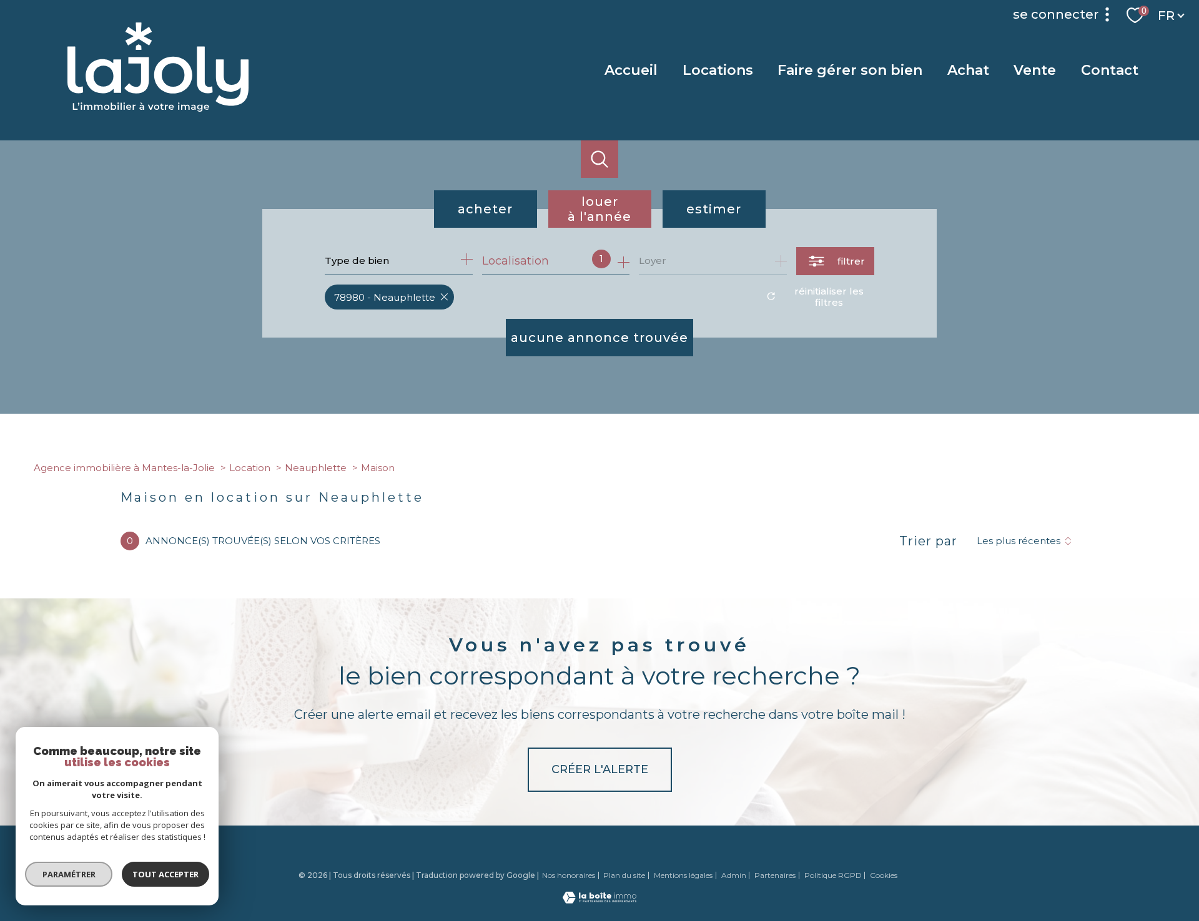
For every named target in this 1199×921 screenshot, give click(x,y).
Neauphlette (316, 468)
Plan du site (624, 875)
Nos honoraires (568, 875)
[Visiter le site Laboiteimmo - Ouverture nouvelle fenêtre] (599, 900)
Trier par (928, 541)
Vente (1035, 70)
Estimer (713, 209)
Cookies (883, 875)
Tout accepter (165, 874)
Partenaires (775, 875)
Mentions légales (683, 875)
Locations (718, 70)
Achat (968, 70)
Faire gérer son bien (849, 70)
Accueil (631, 70)
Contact (1109, 70)
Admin (733, 875)
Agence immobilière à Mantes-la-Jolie (124, 468)
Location (249, 468)
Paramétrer (69, 874)
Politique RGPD (833, 875)
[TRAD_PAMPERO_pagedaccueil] (158, 108)
